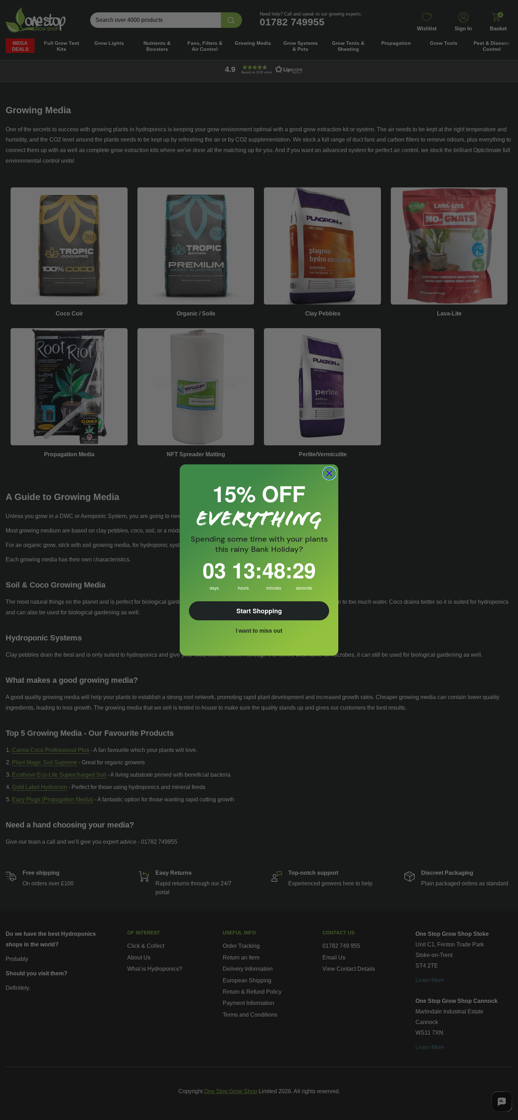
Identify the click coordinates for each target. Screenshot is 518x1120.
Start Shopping (259, 610)
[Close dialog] (329, 473)
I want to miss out (259, 631)
